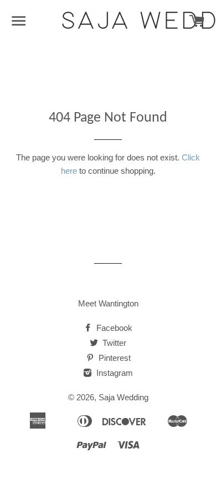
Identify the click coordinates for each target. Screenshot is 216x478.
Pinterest (113, 358)
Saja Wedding (123, 397)
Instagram (113, 373)
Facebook (113, 328)
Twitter (113, 343)
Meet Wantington (108, 303)
